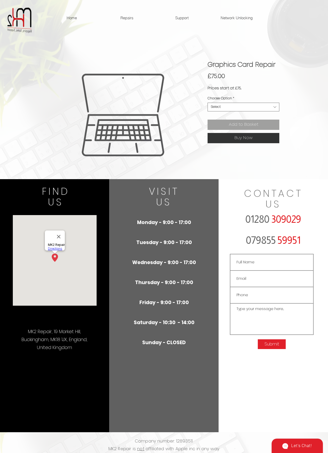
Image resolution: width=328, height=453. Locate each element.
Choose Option (221, 98)
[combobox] (243, 107)
